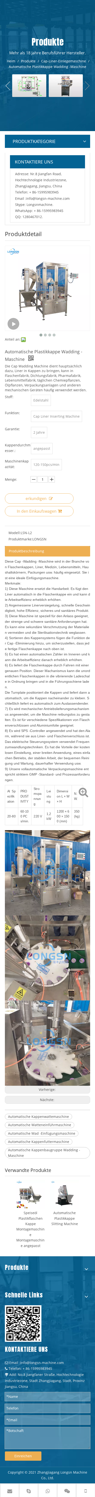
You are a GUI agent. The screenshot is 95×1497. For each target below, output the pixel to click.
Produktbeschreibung (26, 551)
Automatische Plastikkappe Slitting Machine (64, 1218)
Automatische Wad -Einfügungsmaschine (41, 1133)
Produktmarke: (20, 539)
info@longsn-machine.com (48, 198)
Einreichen (23, 1456)
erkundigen (36, 498)
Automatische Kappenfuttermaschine (38, 1141)
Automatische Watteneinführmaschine (39, 1125)
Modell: (15, 532)
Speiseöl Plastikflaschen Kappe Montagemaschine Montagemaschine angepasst (30, 1229)
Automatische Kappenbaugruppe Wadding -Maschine (44, 1153)
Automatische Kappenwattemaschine (38, 1116)
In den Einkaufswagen (37, 511)
